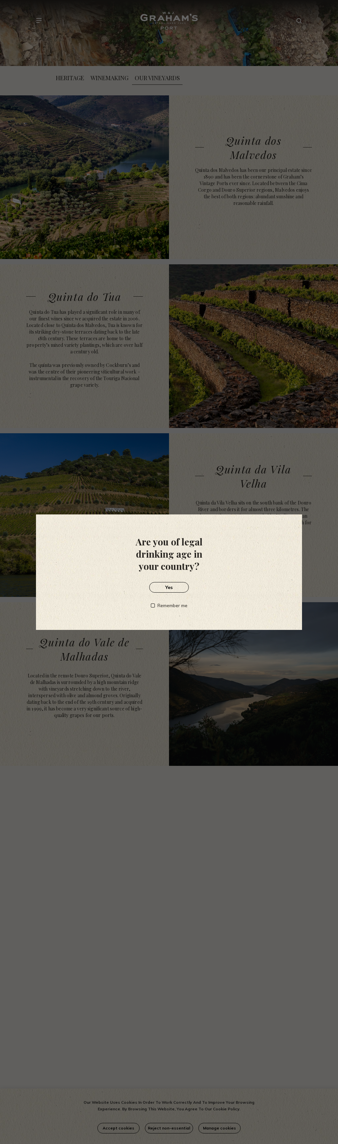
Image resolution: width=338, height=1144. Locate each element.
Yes (169, 587)
